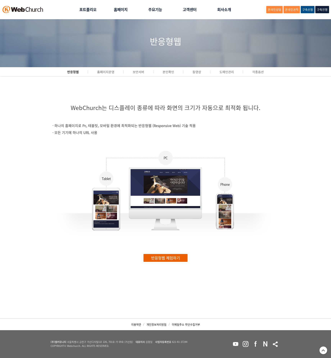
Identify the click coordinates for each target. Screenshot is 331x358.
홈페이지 (121, 9)
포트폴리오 (88, 9)
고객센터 (190, 9)
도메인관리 (227, 71)
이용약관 (136, 324)
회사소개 (224, 9)
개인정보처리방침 (156, 324)
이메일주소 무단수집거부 (186, 324)
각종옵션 (258, 71)
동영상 (197, 71)
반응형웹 (73, 71)
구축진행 (322, 9)
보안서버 (138, 71)
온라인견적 (291, 9)
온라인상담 (274, 9)
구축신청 (307, 9)
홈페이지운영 (105, 71)
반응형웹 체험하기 (165, 258)
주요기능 (155, 9)
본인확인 (168, 71)
